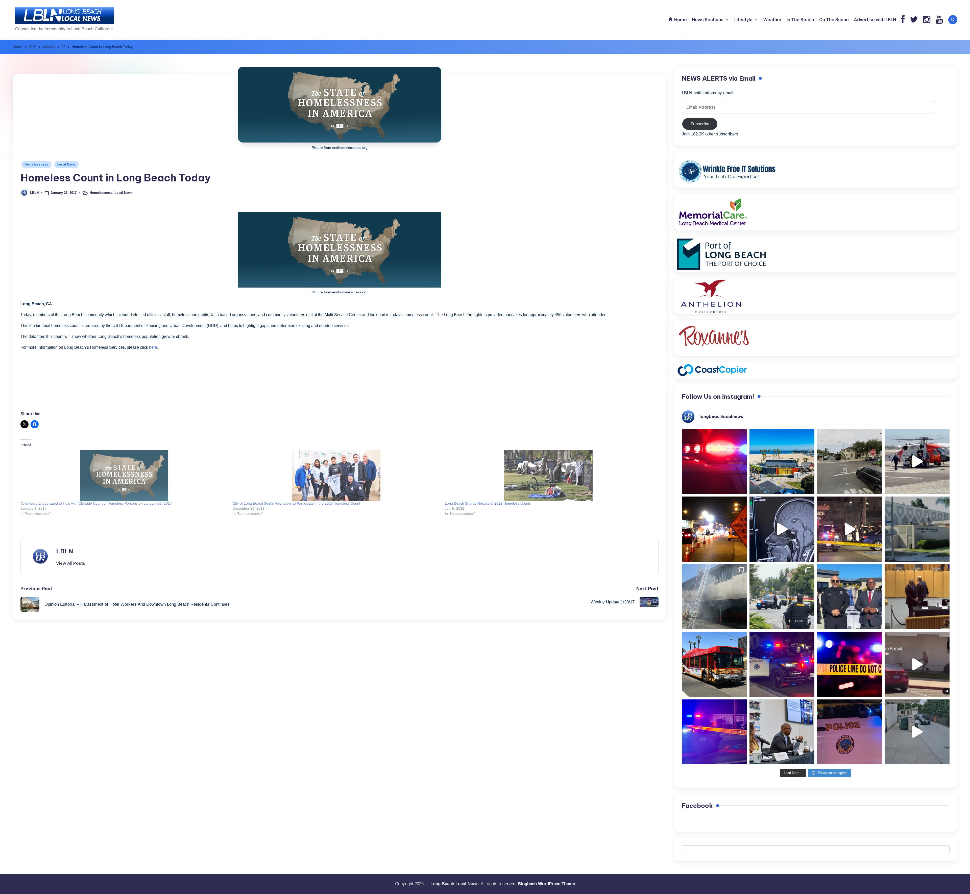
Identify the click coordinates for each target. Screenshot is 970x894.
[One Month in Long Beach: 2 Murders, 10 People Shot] (782, 596)
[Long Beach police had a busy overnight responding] (782, 664)
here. (153, 347)
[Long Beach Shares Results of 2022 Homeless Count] (548, 475)
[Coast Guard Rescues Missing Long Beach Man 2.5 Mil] (917, 461)
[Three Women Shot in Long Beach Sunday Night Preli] (849, 529)
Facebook (697, 805)
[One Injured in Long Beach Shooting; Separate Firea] (849, 732)
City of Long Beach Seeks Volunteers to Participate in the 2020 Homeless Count (296, 503)
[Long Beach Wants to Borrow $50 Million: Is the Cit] (917, 529)
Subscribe (699, 124)
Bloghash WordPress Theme (546, 883)
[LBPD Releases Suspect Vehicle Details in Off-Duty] (917, 732)
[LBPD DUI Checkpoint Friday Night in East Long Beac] (714, 529)
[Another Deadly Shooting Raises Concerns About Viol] (849, 596)
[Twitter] (914, 20)
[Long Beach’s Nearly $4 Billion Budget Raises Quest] (917, 596)
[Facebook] (903, 20)
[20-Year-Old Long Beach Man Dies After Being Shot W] (849, 461)
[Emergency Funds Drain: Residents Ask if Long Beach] (782, 732)
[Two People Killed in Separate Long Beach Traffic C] (714, 461)
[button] (70, 563)
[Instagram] (926, 20)
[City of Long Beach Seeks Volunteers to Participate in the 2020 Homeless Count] (336, 475)
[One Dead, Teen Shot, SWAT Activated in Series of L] (714, 732)
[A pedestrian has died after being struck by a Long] (714, 664)
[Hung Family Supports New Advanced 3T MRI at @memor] (782, 529)
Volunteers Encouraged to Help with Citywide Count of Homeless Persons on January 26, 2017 (96, 503)
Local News (66, 164)
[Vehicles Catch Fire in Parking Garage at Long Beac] (714, 596)
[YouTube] (939, 20)
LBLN (64, 551)
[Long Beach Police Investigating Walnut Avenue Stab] (849, 664)
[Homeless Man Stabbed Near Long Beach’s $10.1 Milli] (782, 461)
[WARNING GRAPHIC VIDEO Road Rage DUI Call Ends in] (917, 664)
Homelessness (36, 164)
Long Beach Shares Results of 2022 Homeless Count (487, 503)
